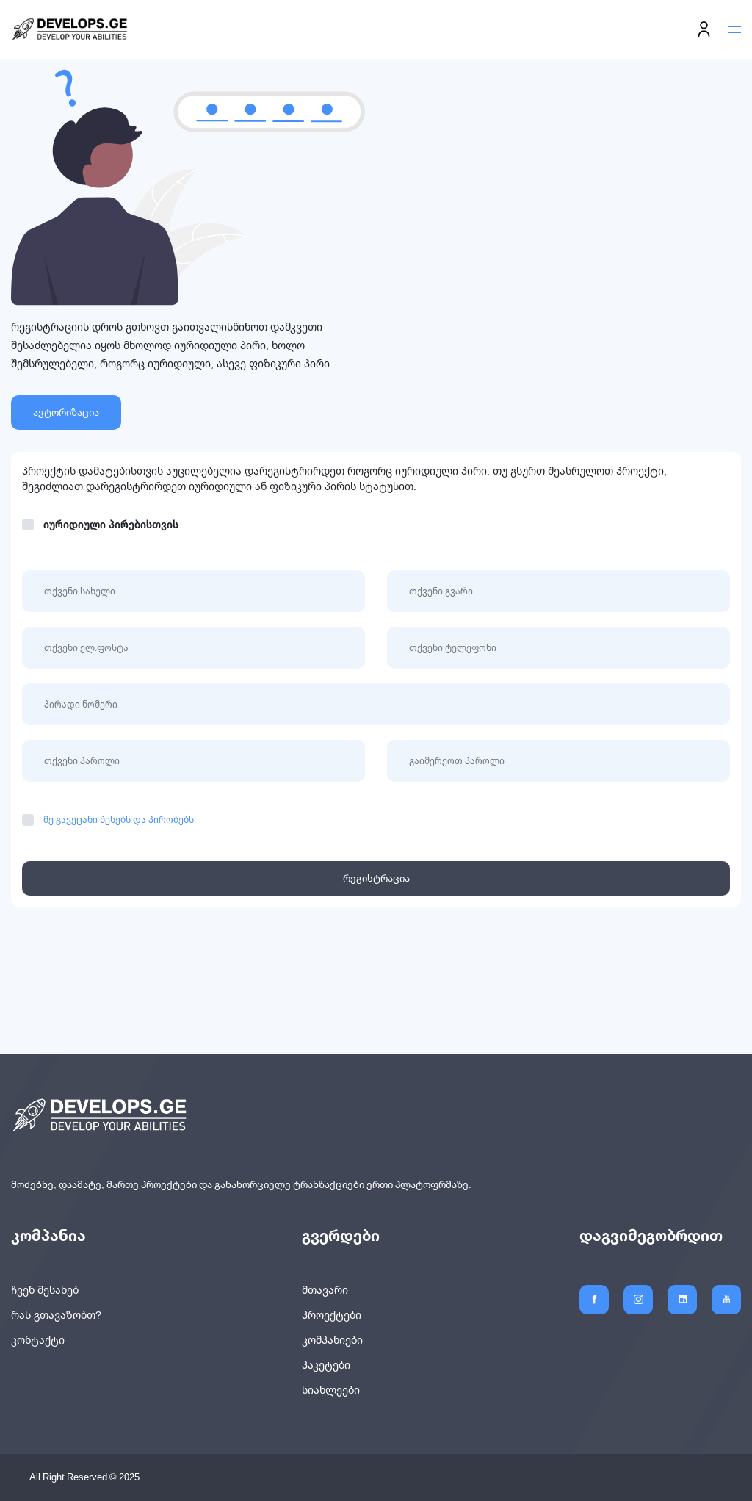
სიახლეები (331, 1390)
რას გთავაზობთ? (56, 1315)
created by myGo (196, 1477)
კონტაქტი (38, 1340)
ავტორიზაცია (66, 412)
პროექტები (331, 1315)
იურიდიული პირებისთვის (110, 525)
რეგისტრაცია (376, 878)
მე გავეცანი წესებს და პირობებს (118, 819)
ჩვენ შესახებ (45, 1290)
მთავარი (325, 1290)
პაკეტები (326, 1365)
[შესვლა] (704, 29)
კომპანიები (332, 1340)
